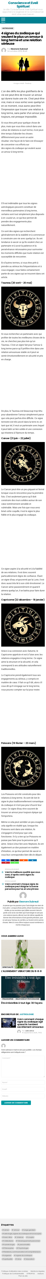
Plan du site (23, 1276)
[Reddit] (23, 860)
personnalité (25, 1244)
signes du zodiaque (24, 1255)
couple (31, 1237)
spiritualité (8, 1259)
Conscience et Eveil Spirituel (23, 5)
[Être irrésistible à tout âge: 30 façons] (23, 988)
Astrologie (27, 1014)
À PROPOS (31, 1274)
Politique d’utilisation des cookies (14, 1271)
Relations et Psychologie (27, 999)
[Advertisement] (23, 542)
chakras (20, 1237)
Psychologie (23, 1248)
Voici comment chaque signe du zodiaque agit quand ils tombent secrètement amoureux (30, 1023)
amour (16, 1230)
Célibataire (8, 1241)
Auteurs (41, 1274)
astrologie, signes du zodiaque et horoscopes (22, 1233)
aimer (6, 1230)
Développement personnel (29, 1241)
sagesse (7, 1255)
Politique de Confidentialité (13, 1274)
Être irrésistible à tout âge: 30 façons (21, 1003)
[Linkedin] (32, 860)
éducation (30, 1259)
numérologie (9, 1244)
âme (19, 1259)
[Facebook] (5, 860)
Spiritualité (7, 967)
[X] (14, 860)
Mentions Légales (38, 1271)
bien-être (8, 1237)
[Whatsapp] (14, 863)
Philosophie (7, 999)
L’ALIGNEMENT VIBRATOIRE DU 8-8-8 (21, 971)
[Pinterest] (5, 863)
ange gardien (29, 1230)
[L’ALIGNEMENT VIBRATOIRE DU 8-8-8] (23, 954)
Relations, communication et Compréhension (22, 1252)
